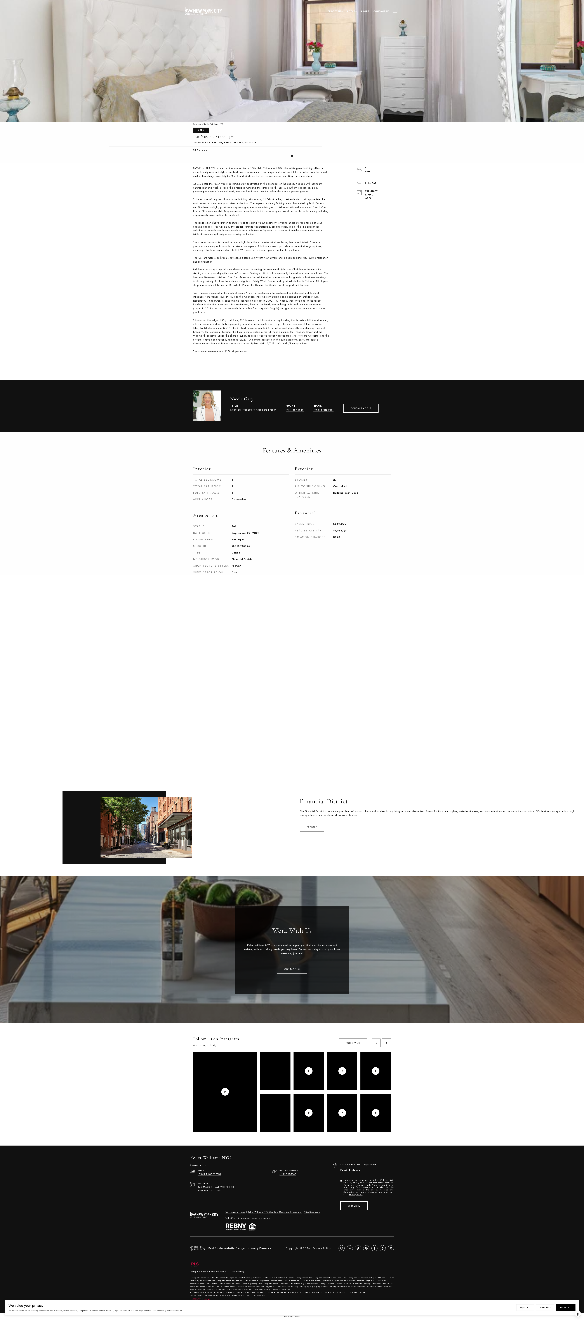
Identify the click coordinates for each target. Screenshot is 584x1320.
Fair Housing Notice (235, 1211)
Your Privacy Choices (292, 1316)
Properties (335, 11)
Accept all (566, 1307)
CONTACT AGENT (361, 408)
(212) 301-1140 (288, 1174)
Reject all (525, 1307)
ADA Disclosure (312, 1211)
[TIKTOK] (358, 1248)
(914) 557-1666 (295, 409)
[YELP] (383, 1248)
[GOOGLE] (366, 1248)
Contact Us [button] (292, 969)
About (365, 11)
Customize (545, 1307)
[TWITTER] (391, 1248)
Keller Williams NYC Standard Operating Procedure (275, 1211)
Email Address (350, 1170)
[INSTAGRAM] (342, 1248)
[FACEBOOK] (374, 1248)
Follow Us (353, 1042)
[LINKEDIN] (350, 1248)
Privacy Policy (355, 1194)
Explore (312, 827)
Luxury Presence (260, 1248)
